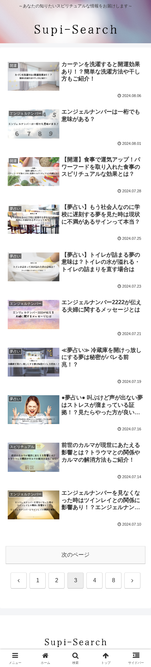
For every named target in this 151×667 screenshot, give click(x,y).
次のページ (75, 555)
